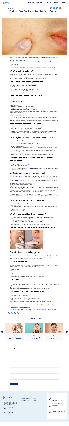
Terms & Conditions (64, 423)
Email (11, 369)
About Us (49, 2)
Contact (63, 2)
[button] (51, 8)
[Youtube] (12, 412)
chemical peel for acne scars (35, 67)
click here (47, 288)
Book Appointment (40, 2)
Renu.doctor (5, 423)
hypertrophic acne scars (20, 117)
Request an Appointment (25, 398)
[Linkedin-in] (10, 412)
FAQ (35, 400)
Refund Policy (58, 423)
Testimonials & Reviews (25, 400)
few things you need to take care (46, 203)
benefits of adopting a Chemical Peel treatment (26, 85)
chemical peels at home (37, 140)
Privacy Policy (52, 423)
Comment (12, 353)
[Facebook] (5, 412)
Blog (33, 2)
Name (11, 363)
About (35, 398)
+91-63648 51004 (10, 407)
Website (11, 375)
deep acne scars (32, 111)
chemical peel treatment (20, 180)
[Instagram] (7, 412)
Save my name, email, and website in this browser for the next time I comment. (25, 381)
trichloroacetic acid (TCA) (32, 168)
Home (29, 2)
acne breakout (24, 61)
